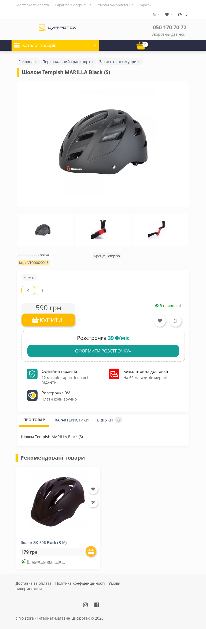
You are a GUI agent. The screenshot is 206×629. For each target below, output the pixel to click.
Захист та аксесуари (118, 61)
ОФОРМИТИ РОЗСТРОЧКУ (102, 351)
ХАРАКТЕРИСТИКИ (72, 420)
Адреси (146, 4)
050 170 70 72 (169, 27)
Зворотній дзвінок (168, 34)
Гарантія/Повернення (73, 4)
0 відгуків (43, 254)
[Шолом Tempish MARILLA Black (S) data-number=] (43, 230)
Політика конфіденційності (80, 583)
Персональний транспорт (66, 61)
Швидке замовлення (46, 561)
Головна (26, 61)
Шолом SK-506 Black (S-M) (43, 542)
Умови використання (115, 4)
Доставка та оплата (33, 4)
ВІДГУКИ (108, 420)
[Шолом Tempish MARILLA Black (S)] (102, 141)
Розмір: (29, 277)
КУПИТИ (51, 320)
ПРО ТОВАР (34, 419)
